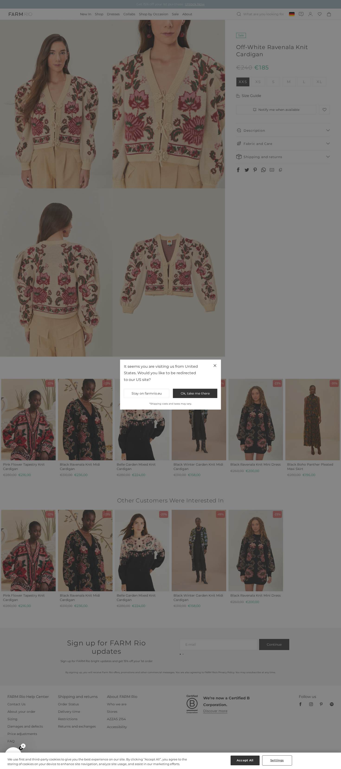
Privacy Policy (221, 423)
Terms (233, 423)
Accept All (245, 760)
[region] (170, 761)
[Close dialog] (255, 322)
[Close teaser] (23, 746)
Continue (215, 401)
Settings (277, 760)
